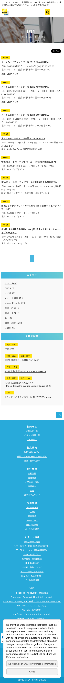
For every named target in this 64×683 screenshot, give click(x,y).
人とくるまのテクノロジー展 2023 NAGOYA (23, 138)
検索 (47, 12)
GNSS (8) (10, 288)
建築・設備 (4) (13, 308)
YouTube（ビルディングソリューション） (32, 614)
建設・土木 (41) (13, 313)
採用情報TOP (32, 507)
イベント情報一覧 (32, 435)
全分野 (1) (10, 327)
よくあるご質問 (32, 529)
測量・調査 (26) (13, 322)
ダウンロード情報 (32, 541)
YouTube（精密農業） (32, 610)
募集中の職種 (32, 524)
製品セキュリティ (32, 494)
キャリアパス (32, 520)
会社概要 (32, 477)
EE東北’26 (9, 349)
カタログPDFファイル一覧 (32, 571)
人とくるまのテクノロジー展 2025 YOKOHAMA (25, 86)
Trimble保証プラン (32, 554)
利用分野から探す (32, 452)
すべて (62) (11, 283)
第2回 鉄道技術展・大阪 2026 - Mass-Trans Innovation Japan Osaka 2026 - (29, 384)
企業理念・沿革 (32, 482)
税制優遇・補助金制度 (32, 558)
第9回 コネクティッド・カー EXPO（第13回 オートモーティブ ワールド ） (31, 207)
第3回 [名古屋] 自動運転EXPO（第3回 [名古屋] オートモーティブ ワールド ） (31, 231)
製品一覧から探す (32, 460)
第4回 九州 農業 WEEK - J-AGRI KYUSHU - (25, 371)
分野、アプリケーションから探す (32, 456)
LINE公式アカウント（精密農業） (32, 618)
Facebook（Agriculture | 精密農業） (32, 592)
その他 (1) (10, 293)
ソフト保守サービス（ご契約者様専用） (32, 545)
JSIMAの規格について (32, 567)
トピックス (32, 439)
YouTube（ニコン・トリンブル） (32, 605)
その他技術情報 (32, 580)
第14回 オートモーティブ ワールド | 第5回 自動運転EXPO (29, 182)
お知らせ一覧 (32, 431)
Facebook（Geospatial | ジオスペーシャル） (32, 597)
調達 (32, 490)
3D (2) (8, 318)
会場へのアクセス (9, 74)
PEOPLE (32, 511)
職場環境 (32, 516)
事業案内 (32, 486)
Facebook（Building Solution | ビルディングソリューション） (32, 601)
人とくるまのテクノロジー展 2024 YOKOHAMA (25, 114)
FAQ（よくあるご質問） (32, 575)
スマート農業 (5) (14, 298)
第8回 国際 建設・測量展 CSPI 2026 (22, 360)
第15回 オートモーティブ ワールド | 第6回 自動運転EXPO (29, 162)
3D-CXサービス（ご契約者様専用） (32, 550)
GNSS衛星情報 (32, 563)
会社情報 (32, 473)
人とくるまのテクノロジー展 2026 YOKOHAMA (25, 62)
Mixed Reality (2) (15, 303)
